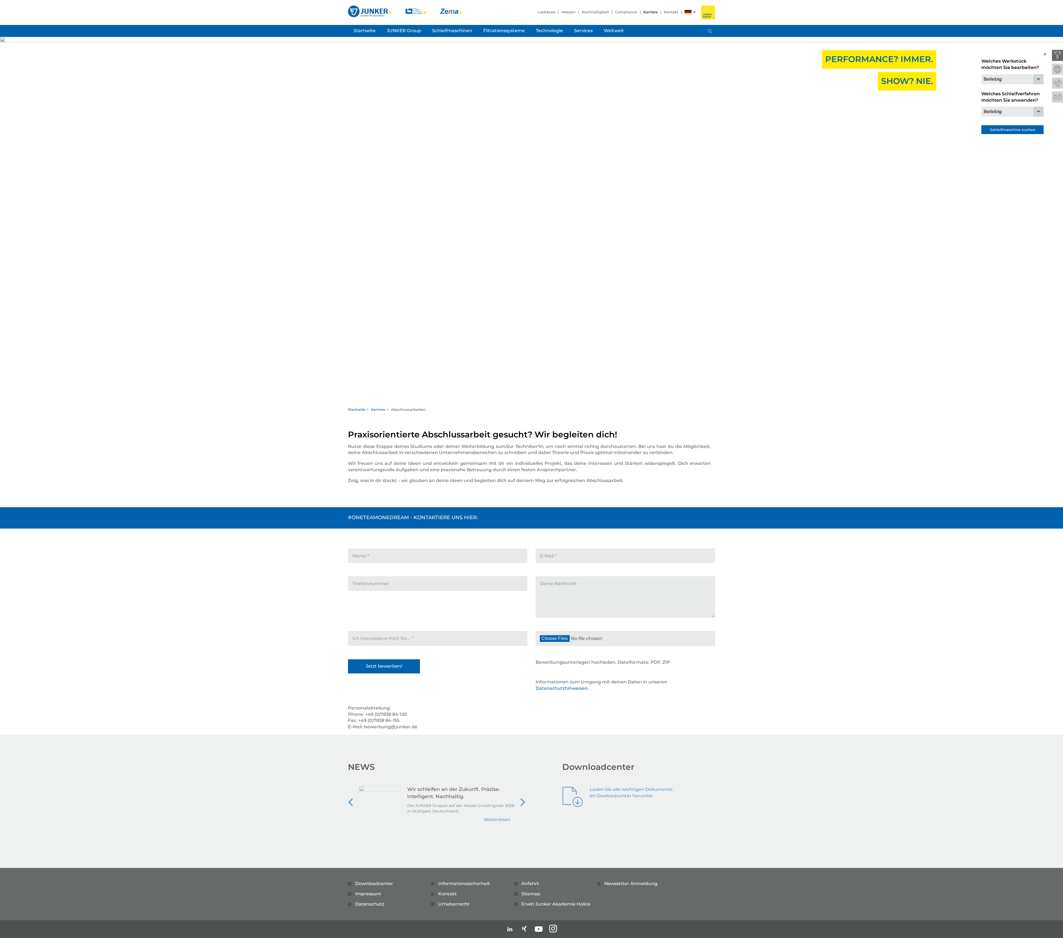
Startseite (356, 409)
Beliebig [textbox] (993, 79)
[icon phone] (1057, 83)
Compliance (626, 12)
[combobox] (1012, 79)
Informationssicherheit (464, 883)
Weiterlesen (497, 819)
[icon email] (1057, 96)
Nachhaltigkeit (595, 12)
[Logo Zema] (451, 11)
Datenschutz (369, 904)
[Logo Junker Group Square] (708, 12)
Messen (568, 12)
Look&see (546, 12)
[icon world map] (1057, 69)
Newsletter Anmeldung (630, 883)
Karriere (650, 12)
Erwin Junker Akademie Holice (555, 904)
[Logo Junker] (370, 11)
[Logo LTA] (416, 11)
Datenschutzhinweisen (562, 688)
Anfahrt (530, 883)
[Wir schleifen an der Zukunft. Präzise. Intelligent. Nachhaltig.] (380, 807)
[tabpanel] (531, 220)
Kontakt (671, 12)
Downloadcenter (374, 883)
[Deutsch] (688, 13)
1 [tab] (531, 398)
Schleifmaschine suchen (1012, 129)
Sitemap (530, 893)
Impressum (368, 893)
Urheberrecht (453, 904)
